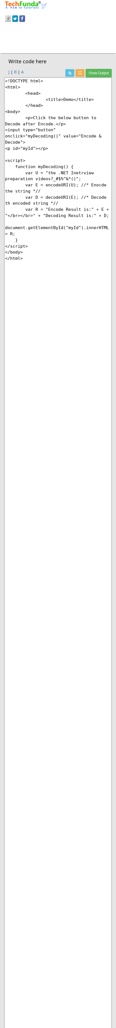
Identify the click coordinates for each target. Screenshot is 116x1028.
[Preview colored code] (69, 73)
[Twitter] (15, 18)
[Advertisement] (58, 39)
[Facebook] (22, 18)
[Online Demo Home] (26, 4)
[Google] (8, 18)
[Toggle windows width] (79, 73)
